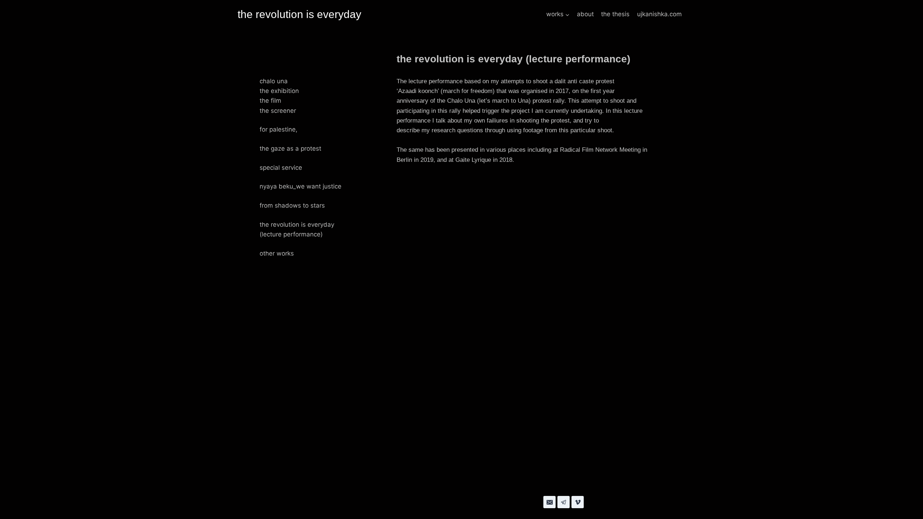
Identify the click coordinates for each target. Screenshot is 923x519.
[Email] (549, 502)
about (585, 14)
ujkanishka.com (659, 14)
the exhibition (279, 90)
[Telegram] (563, 502)
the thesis (615, 14)
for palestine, (278, 129)
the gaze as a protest (290, 148)
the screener (278, 110)
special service (281, 167)
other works (277, 253)
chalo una (274, 81)
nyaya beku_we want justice (300, 186)
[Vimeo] (577, 502)
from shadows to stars (292, 205)
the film (270, 100)
